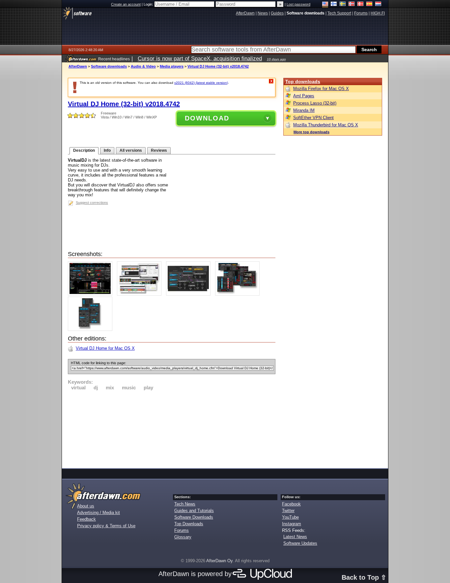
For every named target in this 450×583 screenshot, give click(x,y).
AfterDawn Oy (219, 560)
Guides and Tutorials (194, 510)
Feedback (86, 519)
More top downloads (311, 132)
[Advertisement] (171, 428)
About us (85, 505)
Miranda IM (304, 110)
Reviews (159, 150)
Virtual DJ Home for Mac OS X (105, 348)
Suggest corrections (92, 203)
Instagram (291, 523)
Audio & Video (143, 66)
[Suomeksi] (334, 4)
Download (207, 118)
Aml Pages (303, 95)
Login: (149, 4)
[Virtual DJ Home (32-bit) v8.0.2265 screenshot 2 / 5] (141, 294)
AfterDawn (78, 66)
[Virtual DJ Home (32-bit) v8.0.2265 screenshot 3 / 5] (190, 294)
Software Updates (300, 543)
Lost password (298, 4)
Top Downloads (188, 523)
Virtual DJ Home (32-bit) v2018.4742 (218, 66)
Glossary (182, 536)
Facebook (291, 504)
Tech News (184, 504)
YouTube (290, 517)
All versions (131, 150)
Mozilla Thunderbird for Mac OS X (325, 124)
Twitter (288, 510)
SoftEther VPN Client (313, 117)
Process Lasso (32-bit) (314, 103)
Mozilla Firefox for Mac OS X (321, 88)
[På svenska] (343, 4)
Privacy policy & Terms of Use (106, 525)
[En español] (369, 4)
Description (84, 150)
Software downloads (109, 66)
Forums (181, 530)
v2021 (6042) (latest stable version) (201, 82)
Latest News (295, 536)
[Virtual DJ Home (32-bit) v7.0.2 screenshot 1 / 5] (92, 294)
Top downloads (302, 81)
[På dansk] (360, 4)
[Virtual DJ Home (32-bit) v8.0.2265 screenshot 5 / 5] (92, 329)
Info (107, 150)
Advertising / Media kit (98, 512)
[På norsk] (352, 4)
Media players (171, 66)
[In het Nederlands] (378, 4)
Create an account (126, 4)
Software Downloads (193, 517)
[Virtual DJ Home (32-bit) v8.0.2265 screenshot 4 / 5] (239, 294)
